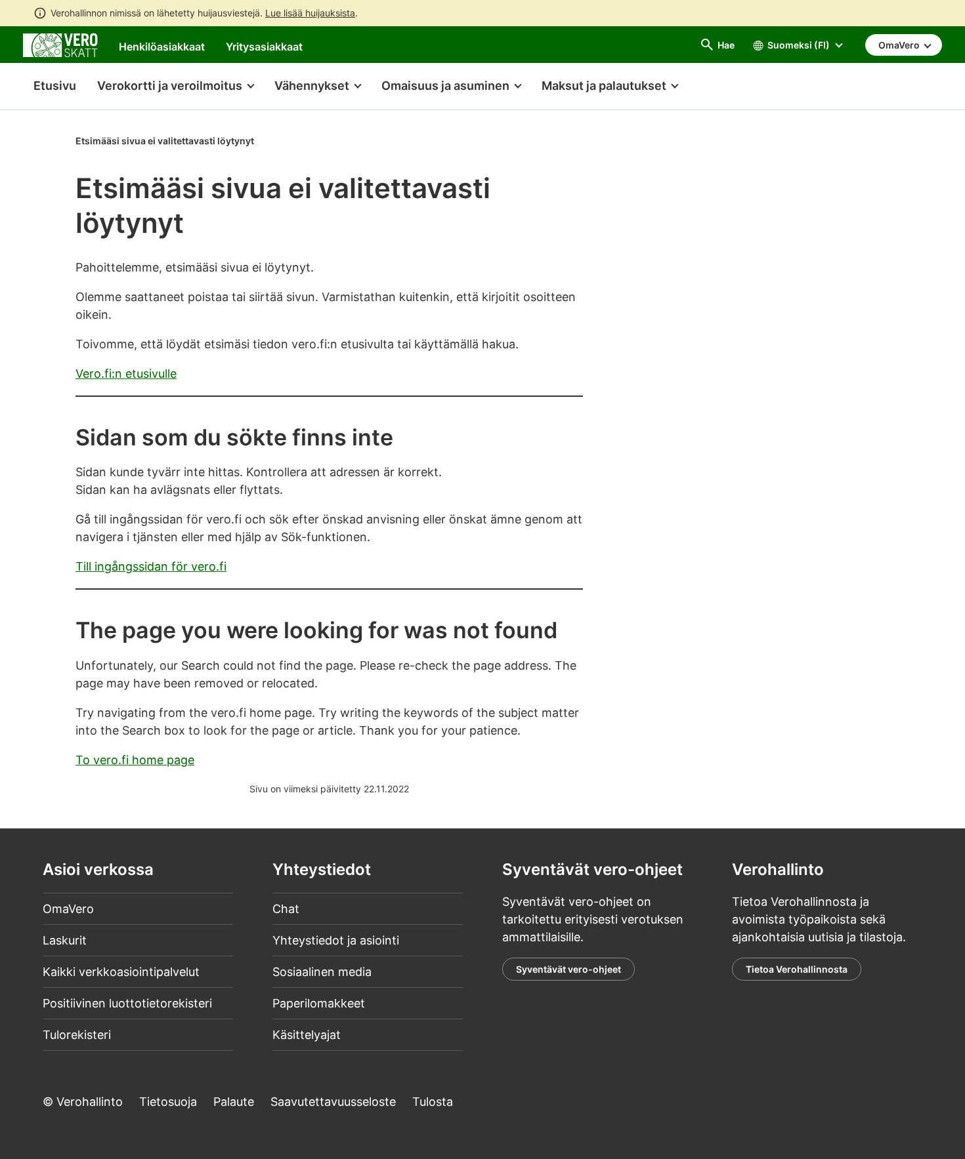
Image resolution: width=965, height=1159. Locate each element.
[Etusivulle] (60, 44)
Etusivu (49, 85)
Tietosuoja (168, 1101)
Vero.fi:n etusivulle (126, 373)
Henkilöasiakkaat (162, 46)
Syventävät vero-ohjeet (568, 969)
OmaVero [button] (900, 45)
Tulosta (432, 1101)
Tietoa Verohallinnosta (796, 969)
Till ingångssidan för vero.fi (150, 566)
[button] (175, 86)
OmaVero (68, 909)
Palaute (233, 1101)
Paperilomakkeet (318, 1003)
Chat (285, 909)
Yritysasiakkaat (264, 46)
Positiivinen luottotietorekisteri (127, 1003)
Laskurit (65, 940)
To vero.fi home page (134, 760)
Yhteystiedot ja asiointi (335, 940)
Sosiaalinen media (322, 972)
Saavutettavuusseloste (333, 1101)
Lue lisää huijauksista (310, 12)
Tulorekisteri (77, 1035)
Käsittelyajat (306, 1035)
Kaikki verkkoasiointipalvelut (121, 972)
